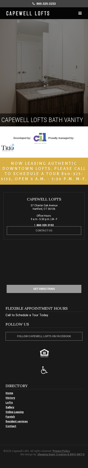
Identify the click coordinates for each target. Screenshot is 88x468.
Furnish (10, 416)
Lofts (9, 402)
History (10, 397)
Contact (11, 426)
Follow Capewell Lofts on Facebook (44, 336)
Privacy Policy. (61, 451)
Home (9, 393)
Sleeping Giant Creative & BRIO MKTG (61, 454)
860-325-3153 (45, 3)
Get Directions (44, 288)
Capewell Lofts (27, 13)
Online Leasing (14, 412)
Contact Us (44, 230)
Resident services (17, 421)
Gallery (10, 407)
